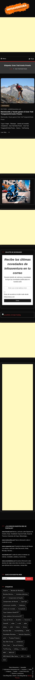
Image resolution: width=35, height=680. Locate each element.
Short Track (6, 645)
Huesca (18, 128)
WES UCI (11, 652)
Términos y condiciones (18, 673)
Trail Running (5, 105)
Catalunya (22, 605)
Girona (25, 627)
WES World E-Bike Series (10, 656)
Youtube (15, 671)
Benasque (13, 123)
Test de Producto (18, 645)
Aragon (7, 123)
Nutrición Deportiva (24, 634)
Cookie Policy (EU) (24, 671)
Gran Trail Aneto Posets (15, 126)
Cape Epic (24, 601)
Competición (4, 126)
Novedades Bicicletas (9, 634)
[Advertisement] (17, 34)
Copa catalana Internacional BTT (13, 616)
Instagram (8, 671)
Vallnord (23, 649)
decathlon (19, 620)
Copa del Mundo (8, 620)
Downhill (5, 623)
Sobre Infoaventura (14, 667)
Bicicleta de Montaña (17, 590)
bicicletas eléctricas (22, 594)
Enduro (18, 627)
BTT (4, 598)
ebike (25, 623)
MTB (27, 630)
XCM (28, 656)
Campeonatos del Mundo (10, 601)
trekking (16, 649)
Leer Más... (4, 132)
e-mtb (19, 623)
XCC (22, 656)
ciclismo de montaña (9, 609)
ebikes (5, 627)
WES (4, 652)
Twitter (30, 669)
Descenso (27, 620)
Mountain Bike (7, 630)
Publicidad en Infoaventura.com (11, 669)
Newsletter (23, 667)
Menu (4, 58)
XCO (4, 660)
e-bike (13, 623)
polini (4, 638)
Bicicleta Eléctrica (8, 594)
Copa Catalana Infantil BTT (11, 612)
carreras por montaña (23, 123)
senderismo (19, 641)
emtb (11, 627)
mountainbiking (18, 630)
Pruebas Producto (14, 638)
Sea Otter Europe (8, 641)
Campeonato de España (15, 598)
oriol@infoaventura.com (14, 109)
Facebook (24, 669)
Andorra (5, 590)
